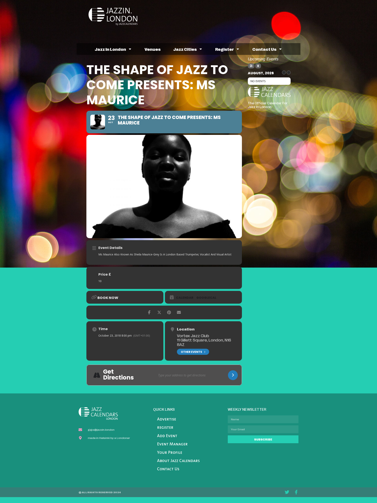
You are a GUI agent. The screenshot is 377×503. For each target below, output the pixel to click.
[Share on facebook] (149, 312)
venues (153, 49)
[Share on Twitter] (159, 312)
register (224, 49)
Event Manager (172, 444)
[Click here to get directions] (233, 375)
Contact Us (168, 469)
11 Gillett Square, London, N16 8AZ (204, 342)
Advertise (166, 419)
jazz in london (110, 49)
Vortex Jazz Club (193, 335)
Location (186, 329)
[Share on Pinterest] (169, 312)
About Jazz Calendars (178, 461)
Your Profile (169, 452)
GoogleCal (206, 298)
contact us (264, 49)
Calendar (184, 298)
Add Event (167, 436)
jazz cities (185, 49)
